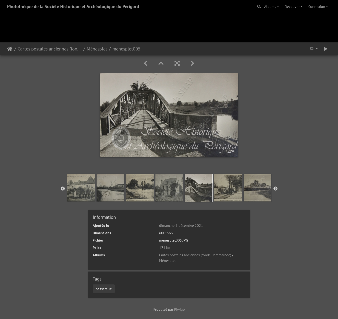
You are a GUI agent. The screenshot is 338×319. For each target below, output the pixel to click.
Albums (270, 6)
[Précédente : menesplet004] (145, 63)
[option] (81, 187)
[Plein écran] (177, 63)
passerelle (104, 289)
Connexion (316, 6)
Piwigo (179, 309)
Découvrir (292, 6)
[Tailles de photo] (313, 48)
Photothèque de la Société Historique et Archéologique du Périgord (73, 6)
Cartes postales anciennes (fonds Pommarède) (49, 49)
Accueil (9, 48)
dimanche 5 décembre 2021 (181, 225)
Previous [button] (62, 188)
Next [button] (275, 188)
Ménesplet (97, 49)
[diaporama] (325, 48)
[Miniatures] (161, 63)
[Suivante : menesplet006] (192, 63)
